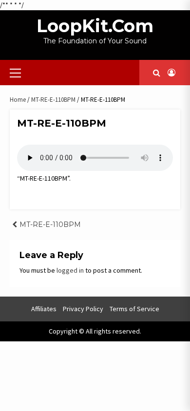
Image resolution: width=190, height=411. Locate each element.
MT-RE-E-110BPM (53, 99)
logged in (70, 270)
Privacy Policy (83, 308)
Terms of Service (134, 308)
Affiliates (44, 308)
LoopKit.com (95, 26)
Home (18, 99)
